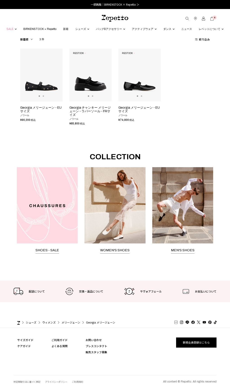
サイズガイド (25, 340)
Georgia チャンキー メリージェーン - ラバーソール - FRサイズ (90, 111)
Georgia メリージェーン (100, 322)
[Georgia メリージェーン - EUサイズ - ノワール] (41, 75)
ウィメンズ (49, 322)
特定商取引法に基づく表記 (26, 381)
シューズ (31, 322)
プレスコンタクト (96, 346)
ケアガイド (24, 346)
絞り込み (204, 39)
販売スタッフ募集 (96, 352)
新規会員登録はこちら (196, 342)
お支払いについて (206, 291)
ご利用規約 (77, 381)
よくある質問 (59, 346)
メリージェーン (71, 322)
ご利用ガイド (59, 340)
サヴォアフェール (151, 291)
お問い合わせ (94, 340)
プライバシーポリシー (56, 381)
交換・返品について (91, 291)
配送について (37, 291)
